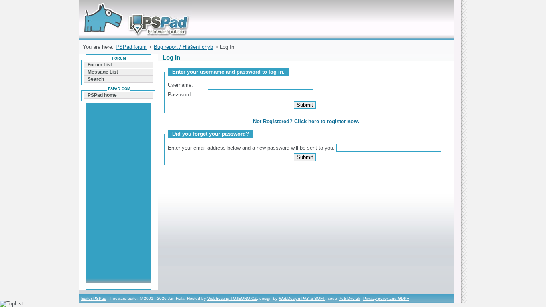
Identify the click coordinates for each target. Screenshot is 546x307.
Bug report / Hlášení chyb (183, 47)
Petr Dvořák (349, 298)
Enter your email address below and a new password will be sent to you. (252, 148)
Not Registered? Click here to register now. (306, 121)
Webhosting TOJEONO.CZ (232, 298)
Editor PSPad (93, 298)
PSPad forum (131, 47)
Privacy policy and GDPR (386, 298)
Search (96, 79)
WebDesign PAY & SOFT (302, 298)
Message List (103, 72)
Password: (180, 95)
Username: (180, 85)
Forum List (100, 64)
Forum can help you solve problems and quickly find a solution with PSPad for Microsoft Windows (134, 9)
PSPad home (102, 95)
